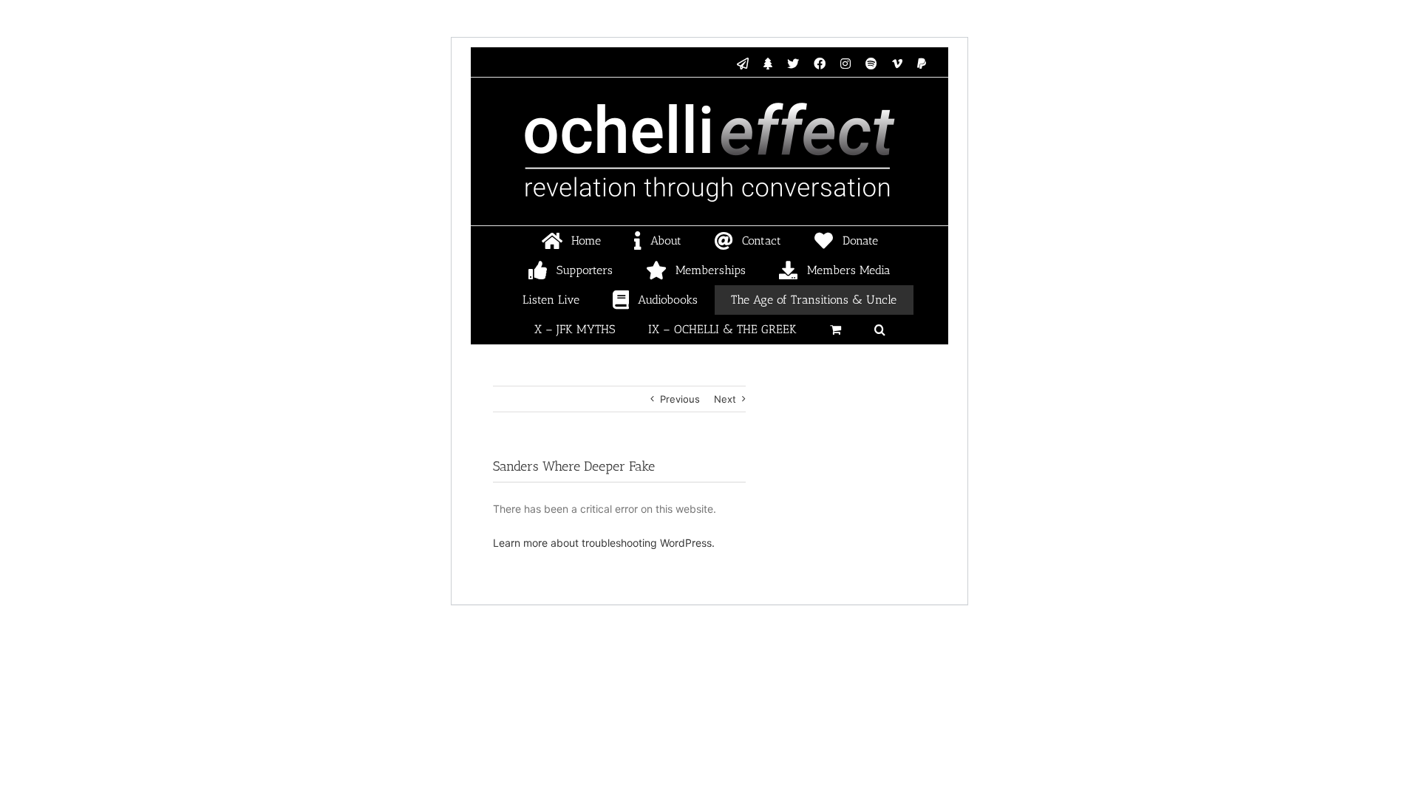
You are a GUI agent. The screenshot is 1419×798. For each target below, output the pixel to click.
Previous (680, 399)
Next (725, 399)
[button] (879, 329)
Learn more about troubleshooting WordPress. (604, 542)
